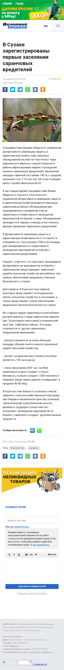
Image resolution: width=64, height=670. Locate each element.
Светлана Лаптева (13, 82)
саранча (33, 448)
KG (46, 26)
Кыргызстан (17, 448)
